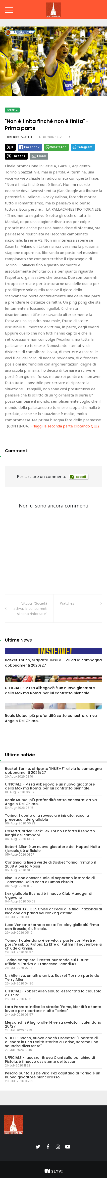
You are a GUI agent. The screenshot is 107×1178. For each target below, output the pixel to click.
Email (41, 156)
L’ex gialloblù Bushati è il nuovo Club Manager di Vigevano (48, 895)
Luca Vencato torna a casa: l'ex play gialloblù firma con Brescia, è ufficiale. (52, 926)
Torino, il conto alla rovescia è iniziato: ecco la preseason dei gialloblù (47, 817)
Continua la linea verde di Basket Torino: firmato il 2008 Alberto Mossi (50, 864)
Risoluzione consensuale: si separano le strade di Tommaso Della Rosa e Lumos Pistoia (50, 879)
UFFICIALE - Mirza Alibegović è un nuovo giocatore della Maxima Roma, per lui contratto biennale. (50, 690)
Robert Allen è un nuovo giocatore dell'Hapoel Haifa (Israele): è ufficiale (52, 848)
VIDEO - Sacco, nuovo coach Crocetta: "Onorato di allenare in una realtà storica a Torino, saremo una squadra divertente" (51, 1042)
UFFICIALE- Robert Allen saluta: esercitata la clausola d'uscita (53, 993)
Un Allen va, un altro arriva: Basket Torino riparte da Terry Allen (52, 977)
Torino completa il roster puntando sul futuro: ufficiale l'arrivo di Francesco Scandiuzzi (47, 961)
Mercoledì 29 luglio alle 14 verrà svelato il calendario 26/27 (53, 1024)
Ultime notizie (20, 755)
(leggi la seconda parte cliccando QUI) (66, 425)
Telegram (84, 147)
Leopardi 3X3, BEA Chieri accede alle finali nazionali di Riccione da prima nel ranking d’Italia (53, 911)
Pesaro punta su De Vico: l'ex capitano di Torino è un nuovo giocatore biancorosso (52, 1075)
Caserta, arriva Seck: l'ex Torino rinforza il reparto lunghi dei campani (50, 833)
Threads (18, 156)
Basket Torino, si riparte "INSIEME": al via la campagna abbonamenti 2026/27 (53, 770)
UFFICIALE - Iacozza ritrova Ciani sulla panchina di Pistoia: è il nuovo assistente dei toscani (50, 1059)
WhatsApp (58, 147)
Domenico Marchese (20, 137)
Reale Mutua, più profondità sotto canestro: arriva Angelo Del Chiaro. (51, 801)
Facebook (32, 147)
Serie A (12, 110)
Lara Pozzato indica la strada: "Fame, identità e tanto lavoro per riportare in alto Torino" (53, 1008)
